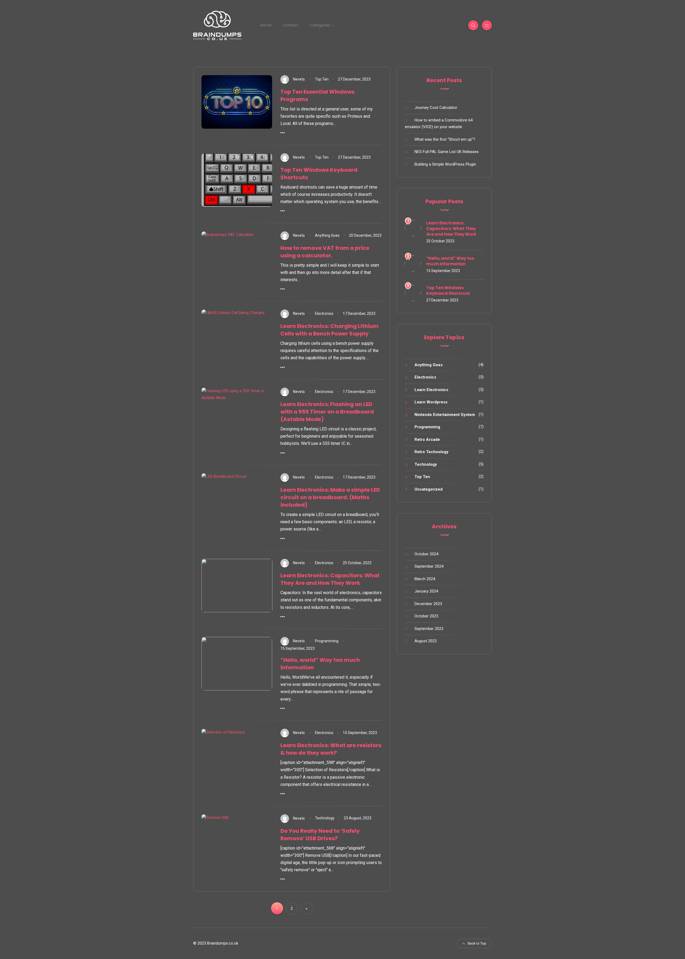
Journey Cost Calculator (435, 107)
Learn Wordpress (430, 402)
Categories (320, 25)
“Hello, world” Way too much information (450, 261)
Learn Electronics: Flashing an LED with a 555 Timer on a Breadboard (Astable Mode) (327, 411)
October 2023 (426, 616)
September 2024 (428, 566)
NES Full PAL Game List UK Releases (446, 151)
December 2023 (428, 603)
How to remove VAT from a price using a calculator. (324, 251)
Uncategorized (428, 489)
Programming (326, 641)
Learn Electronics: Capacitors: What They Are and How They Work (330, 579)
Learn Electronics (431, 389)
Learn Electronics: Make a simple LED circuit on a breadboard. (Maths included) (330, 497)
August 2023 (425, 641)
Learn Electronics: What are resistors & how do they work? (330, 749)
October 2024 (426, 554)
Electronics (324, 313)
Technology (324, 818)
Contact (290, 25)
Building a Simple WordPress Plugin (445, 164)
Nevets (299, 79)
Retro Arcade (427, 439)
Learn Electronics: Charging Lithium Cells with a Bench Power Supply (329, 329)
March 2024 (424, 578)
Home (266, 25)
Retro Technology (431, 451)
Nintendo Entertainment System (444, 414)
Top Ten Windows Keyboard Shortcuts (448, 290)
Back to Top (477, 943)
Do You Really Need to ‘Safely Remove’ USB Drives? (320, 834)
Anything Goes (327, 235)
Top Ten (322, 79)
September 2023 (428, 628)
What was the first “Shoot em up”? (444, 139)
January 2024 (426, 591)
